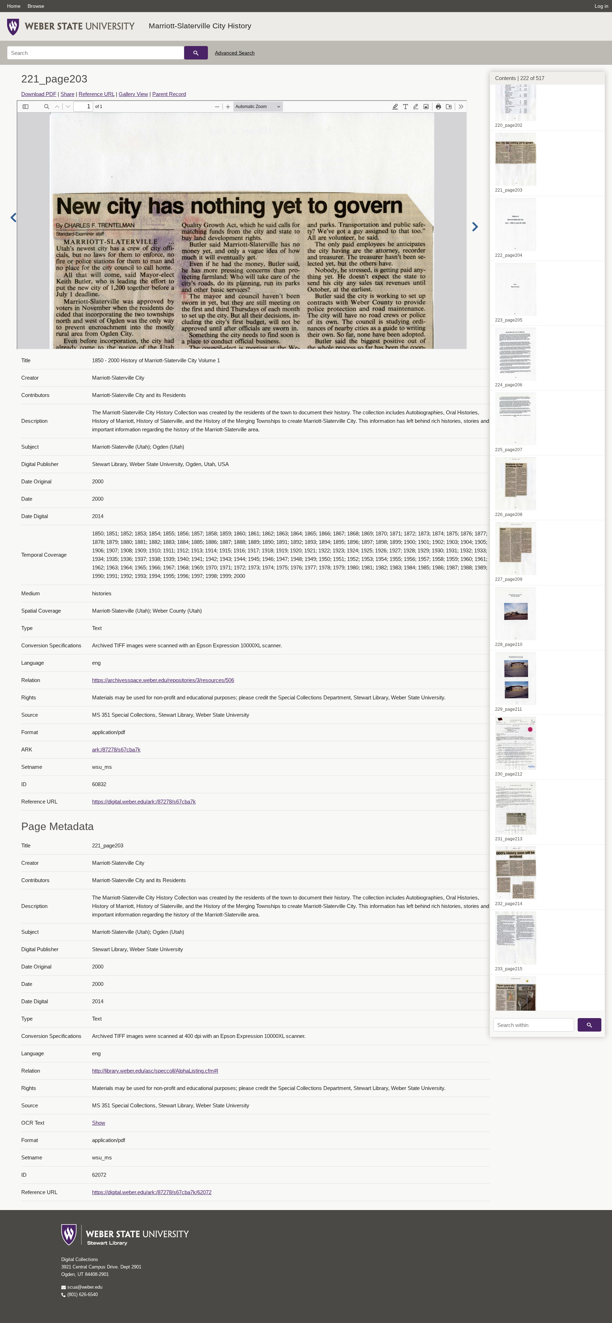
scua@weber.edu (84, 1287)
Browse (36, 6)
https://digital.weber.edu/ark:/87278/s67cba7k (144, 802)
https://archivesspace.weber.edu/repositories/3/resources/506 (163, 680)
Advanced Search (235, 53)
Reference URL (96, 94)
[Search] (196, 52)
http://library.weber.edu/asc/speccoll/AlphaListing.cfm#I (155, 1071)
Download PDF (38, 94)
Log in (601, 6)
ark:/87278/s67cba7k (116, 749)
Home (14, 6)
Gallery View (133, 94)
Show (98, 1123)
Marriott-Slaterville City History (200, 26)
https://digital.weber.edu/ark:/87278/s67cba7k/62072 (151, 1192)
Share (67, 94)
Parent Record (169, 94)
